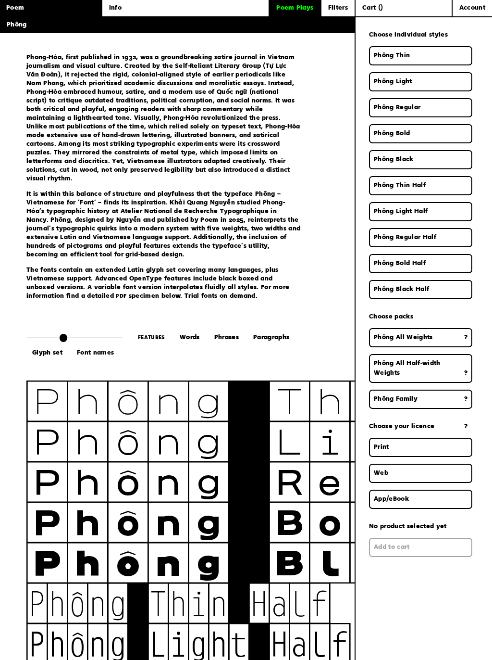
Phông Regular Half (405, 237)
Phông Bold (228, 522)
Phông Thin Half (177, 603)
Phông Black (248, 562)
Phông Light (248, 441)
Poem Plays (294, 8)
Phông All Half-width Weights (420, 368)
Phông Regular (397, 107)
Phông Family (420, 399)
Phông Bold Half (400, 263)
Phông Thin (228, 401)
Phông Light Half (401, 211)
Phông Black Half (401, 289)
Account (472, 8)
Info (115, 8)
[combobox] (420, 447)
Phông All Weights (420, 337)
